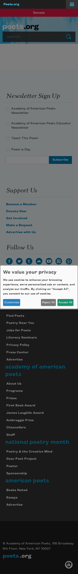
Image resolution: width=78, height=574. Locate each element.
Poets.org (11, 4)
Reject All (48, 302)
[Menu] (72, 4)
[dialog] (39, 287)
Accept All (65, 302)
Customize (11, 302)
